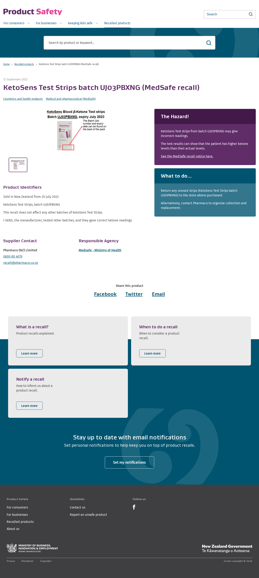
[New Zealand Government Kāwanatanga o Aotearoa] (227, 549)
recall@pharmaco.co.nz (20, 262)
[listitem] (68, 340)
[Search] (251, 14)
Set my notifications (129, 462)
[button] (76, 131)
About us (13, 528)
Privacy (11, 561)
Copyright (45, 561)
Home (6, 64)
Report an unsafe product (88, 514)
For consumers (17, 507)
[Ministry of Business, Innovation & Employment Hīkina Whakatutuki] (32, 548)
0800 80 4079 (12, 256)
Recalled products (24, 64)
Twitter (134, 294)
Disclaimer (27, 561)
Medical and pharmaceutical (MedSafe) (71, 99)
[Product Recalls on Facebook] (134, 506)
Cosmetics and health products (23, 99)
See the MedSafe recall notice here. (187, 156)
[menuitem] (16, 23)
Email (158, 294)
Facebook (105, 294)
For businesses (17, 514)
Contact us (77, 507)
